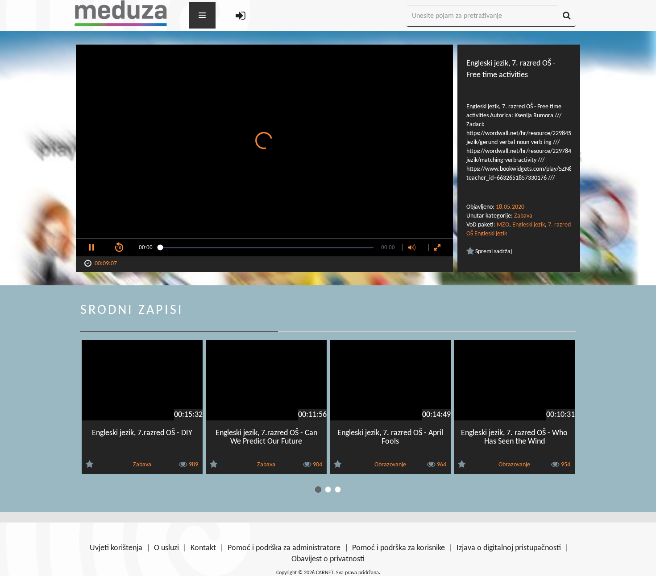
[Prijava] (240, 16)
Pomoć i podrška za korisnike (398, 548)
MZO (503, 225)
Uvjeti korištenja (116, 548)
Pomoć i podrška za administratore (284, 548)
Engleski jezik (528, 225)
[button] (91, 247)
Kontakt (203, 548)
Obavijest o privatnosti (328, 559)
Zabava (523, 216)
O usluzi (166, 548)
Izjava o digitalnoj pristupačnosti (509, 548)
